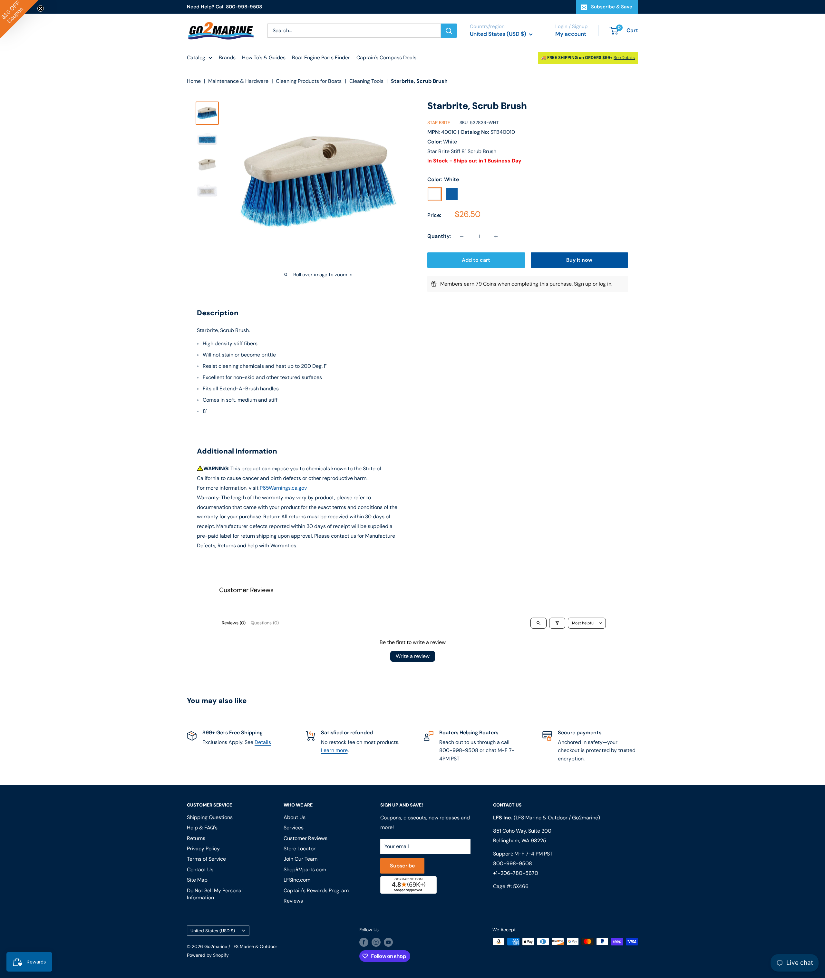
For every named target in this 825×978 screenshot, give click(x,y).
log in (605, 283)
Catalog (196, 57)
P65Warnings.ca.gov (283, 487)
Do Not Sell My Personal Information (215, 894)
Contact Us (200, 869)
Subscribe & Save (611, 7)
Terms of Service (206, 859)
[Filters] (557, 623)
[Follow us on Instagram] (376, 942)
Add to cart (476, 260)
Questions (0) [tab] (265, 623)
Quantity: (439, 236)
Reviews (293, 900)
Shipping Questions (210, 817)
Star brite (438, 122)
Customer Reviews (305, 838)
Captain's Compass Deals (386, 57)
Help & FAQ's (202, 827)
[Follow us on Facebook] (363, 942)
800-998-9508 (512, 863)
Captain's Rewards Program (316, 890)
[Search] (449, 31)
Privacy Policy (203, 848)
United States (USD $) (212, 931)
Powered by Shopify (208, 955)
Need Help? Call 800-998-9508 (224, 7)
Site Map (197, 879)
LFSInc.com (297, 879)
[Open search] (538, 623)
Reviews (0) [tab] (234, 623)
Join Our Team (300, 859)
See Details (624, 57)
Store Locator (299, 848)
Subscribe (402, 865)
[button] (19, 19)
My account (570, 33)
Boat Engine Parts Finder (321, 57)
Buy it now (579, 260)
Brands (227, 57)
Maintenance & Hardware (238, 81)
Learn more (334, 750)
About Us (295, 817)
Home (194, 81)
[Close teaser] (40, 8)
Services (294, 827)
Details (263, 742)
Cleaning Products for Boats (309, 81)
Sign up (582, 283)
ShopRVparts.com (305, 869)
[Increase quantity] (496, 236)
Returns (196, 838)
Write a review (413, 656)
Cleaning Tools (366, 81)
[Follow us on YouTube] (388, 942)
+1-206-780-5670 (515, 873)
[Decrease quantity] (462, 236)
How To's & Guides (264, 57)
